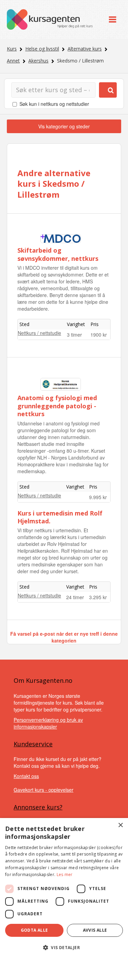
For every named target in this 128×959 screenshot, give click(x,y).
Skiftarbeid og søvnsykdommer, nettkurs (57, 254)
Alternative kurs (85, 48)
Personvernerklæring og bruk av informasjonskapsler (48, 723)
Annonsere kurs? (38, 807)
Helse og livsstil (42, 48)
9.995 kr (98, 497)
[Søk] (108, 90)
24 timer (75, 597)
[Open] (112, 19)
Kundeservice (33, 744)
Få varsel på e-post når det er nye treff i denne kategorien (64, 637)
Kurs (12, 48)
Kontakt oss (26, 776)
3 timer (74, 334)
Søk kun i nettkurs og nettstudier (54, 103)
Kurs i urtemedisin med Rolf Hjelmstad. (59, 517)
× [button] (120, 825)
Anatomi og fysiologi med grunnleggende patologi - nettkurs (57, 406)
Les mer (65, 874)
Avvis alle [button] (95, 930)
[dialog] (64, 888)
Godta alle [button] (34, 930)
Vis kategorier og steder (64, 126)
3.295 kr (98, 597)
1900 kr (98, 334)
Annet (13, 60)
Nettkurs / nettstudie (39, 332)
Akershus (38, 60)
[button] (64, 947)
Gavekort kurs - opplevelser (43, 789)
